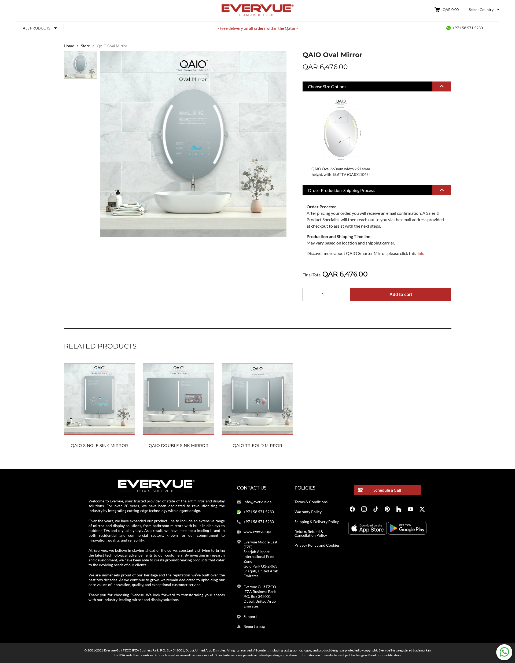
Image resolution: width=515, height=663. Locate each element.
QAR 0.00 (451, 9)
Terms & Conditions (311, 502)
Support (250, 616)
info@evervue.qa (257, 502)
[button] (377, 87)
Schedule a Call (387, 489)
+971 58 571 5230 (468, 27)
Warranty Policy (308, 512)
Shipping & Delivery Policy (317, 522)
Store (85, 45)
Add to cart (400, 294)
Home (69, 45)
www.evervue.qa (257, 532)
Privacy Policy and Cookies (317, 545)
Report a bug (254, 626)
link (420, 253)
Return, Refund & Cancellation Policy (311, 533)
